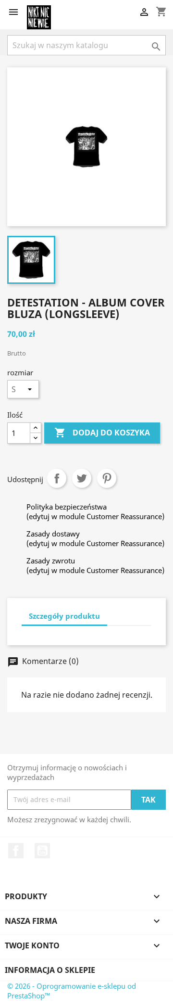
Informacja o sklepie (50, 970)
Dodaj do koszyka (102, 432)
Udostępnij (56, 478)
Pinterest (106, 478)
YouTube (42, 850)
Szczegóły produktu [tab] (64, 616)
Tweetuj (81, 478)
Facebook (16, 850)
